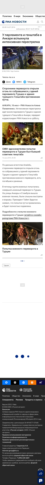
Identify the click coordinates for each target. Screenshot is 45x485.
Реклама (19, 400)
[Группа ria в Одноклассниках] (32, 382)
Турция (6, 265)
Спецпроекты (8, 400)
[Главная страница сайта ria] (14, 22)
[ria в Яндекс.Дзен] (15, 382)
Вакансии (6, 409)
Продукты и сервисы (33, 400)
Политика (6, 396)
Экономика (26, 396)
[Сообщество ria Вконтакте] (23, 382)
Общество (16, 396)
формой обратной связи (23, 455)
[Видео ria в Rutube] (40, 382)
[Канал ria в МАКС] (6, 382)
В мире (36, 396)
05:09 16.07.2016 (8, 27)
